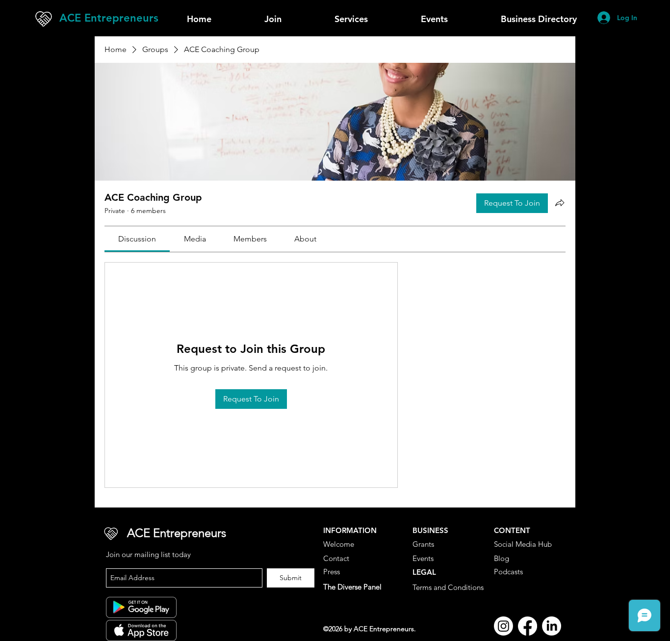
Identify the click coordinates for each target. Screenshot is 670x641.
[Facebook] (527, 626)
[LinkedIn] (551, 626)
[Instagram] (503, 626)
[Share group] (560, 203)
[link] (137, 238)
